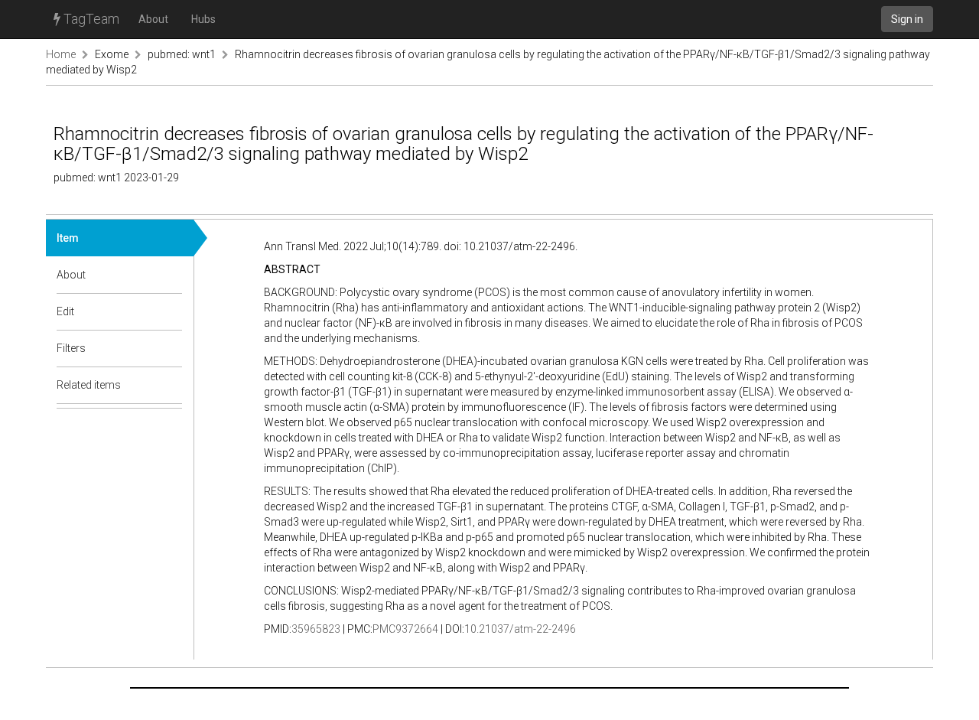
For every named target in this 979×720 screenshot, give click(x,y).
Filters (71, 348)
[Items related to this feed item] (171, 385)
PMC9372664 (405, 629)
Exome (111, 54)
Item (68, 238)
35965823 (315, 629)
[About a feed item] (171, 274)
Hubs (203, 19)
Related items (89, 385)
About (153, 19)
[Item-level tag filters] (171, 348)
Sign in (907, 19)
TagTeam (89, 19)
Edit (65, 311)
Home (61, 54)
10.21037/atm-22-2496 (520, 629)
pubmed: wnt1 (182, 54)
